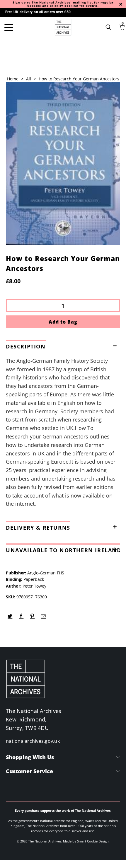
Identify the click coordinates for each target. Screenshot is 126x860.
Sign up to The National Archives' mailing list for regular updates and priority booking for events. (63, 4)
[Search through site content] (110, 27)
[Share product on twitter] (10, 616)
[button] (63, 345)
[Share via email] (43, 616)
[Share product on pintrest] (32, 616)
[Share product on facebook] (21, 616)
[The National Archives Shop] (63, 27)
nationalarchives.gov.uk (33, 741)
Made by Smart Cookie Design (86, 841)
